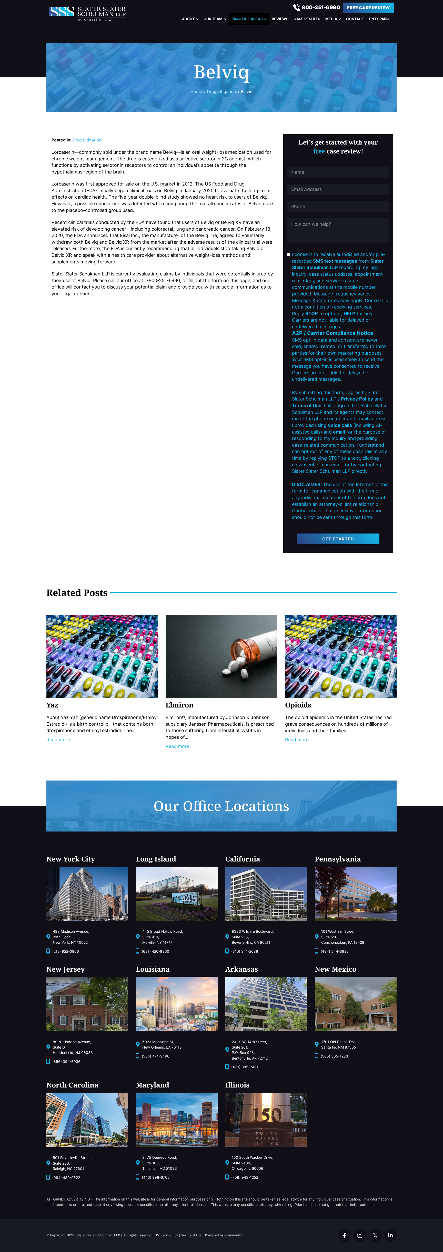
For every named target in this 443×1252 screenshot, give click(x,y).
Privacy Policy (167, 1235)
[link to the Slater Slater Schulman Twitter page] (344, 1235)
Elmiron (180, 705)
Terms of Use (191, 1235)
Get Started (338, 538)
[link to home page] (92, 14)
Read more (58, 739)
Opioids (298, 705)
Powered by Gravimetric (224, 1235)
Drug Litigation (86, 139)
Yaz (52, 705)
